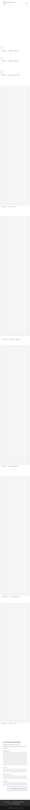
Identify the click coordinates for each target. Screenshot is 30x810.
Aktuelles (25, 24)
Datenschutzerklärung (18, 802)
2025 (21, 24)
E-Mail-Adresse (7, 774)
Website (5, 781)
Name (5, 767)
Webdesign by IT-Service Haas (15, 808)
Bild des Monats (6, 26)
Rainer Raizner (7, 24)
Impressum (7, 802)
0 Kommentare (15, 26)
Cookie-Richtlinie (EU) (14, 803)
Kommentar (6, 751)
